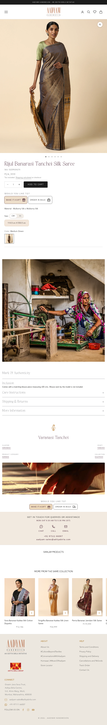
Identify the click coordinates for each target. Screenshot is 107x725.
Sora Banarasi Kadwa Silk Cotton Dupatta (18, 622)
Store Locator (47, 665)
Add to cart (36, 184)
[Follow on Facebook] (23, 709)
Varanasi (6, 448)
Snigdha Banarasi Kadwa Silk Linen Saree (53, 622)
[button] (53, 392)
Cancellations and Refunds (91, 660)
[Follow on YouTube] (33, 709)
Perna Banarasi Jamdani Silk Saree (87, 620)
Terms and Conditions (89, 647)
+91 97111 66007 (53, 536)
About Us (45, 647)
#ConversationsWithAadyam (53, 656)
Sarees (5, 457)
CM (13, 216)
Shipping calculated (23, 177)
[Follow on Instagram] (28, 709)
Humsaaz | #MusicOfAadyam (53, 660)
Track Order (84, 665)
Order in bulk (38, 200)
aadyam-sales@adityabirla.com (53, 539)
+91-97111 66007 (17, 704)
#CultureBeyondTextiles (51, 651)
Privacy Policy (85, 651)
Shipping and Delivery (89, 656)
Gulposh (99, 457)
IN (20, 216)
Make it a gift (13, 200)
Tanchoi (101, 448)
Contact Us (84, 670)
